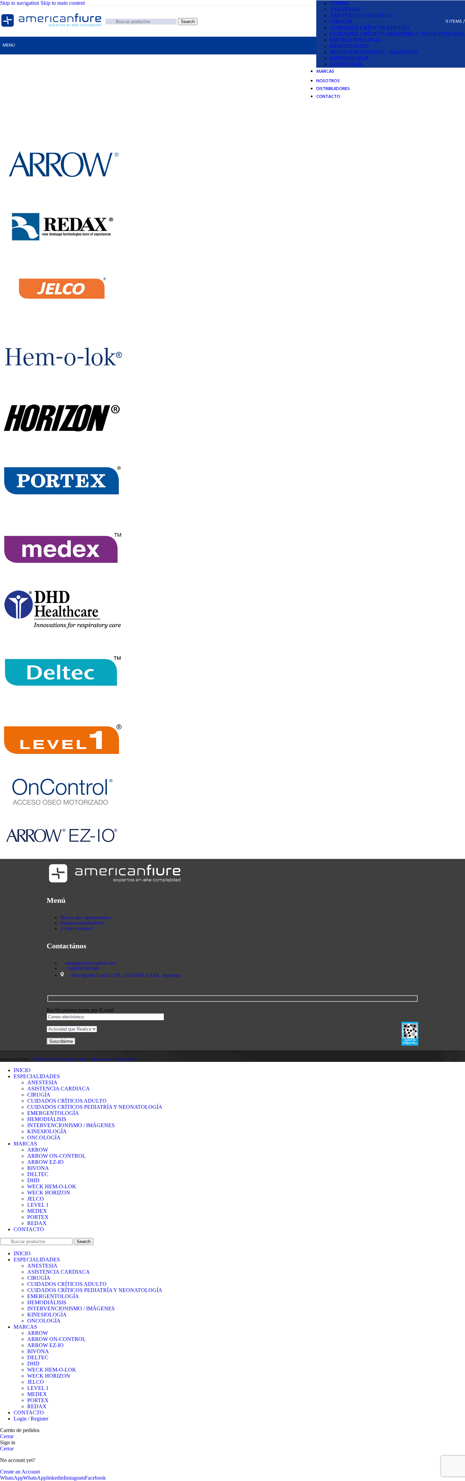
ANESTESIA (345, 9)
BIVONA (38, 1168)
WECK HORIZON (48, 1192)
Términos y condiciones (113, 1059)
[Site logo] (51, 29)
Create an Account (20, 1472)
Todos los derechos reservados (59, 1059)
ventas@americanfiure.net (90, 963)
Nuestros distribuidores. (83, 923)
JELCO (35, 1199)
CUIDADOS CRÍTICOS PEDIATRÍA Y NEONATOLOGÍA (397, 34)
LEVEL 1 (38, 1205)
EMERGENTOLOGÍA (356, 40)
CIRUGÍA (341, 21)
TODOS (339, 3)
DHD (33, 1180)
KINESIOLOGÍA (349, 58)
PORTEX (38, 1217)
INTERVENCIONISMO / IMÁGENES (373, 52)
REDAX (37, 1223)
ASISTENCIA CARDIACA (58, 1088)
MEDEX (37, 1211)
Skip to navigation (20, 3)
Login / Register (31, 1419)
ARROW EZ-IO (45, 1162)
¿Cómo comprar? (76, 928)
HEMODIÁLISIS (349, 46)
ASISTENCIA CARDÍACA (361, 15)
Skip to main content (63, 3)
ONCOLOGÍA (346, 64)
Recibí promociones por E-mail (80, 1010)
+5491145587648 (82, 968)
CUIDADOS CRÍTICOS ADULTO (369, 28)
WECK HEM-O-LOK (51, 1186)
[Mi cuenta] (434, 21)
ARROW (37, 1150)
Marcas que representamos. (86, 917)
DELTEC (37, 1174)
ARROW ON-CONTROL (56, 1156)
